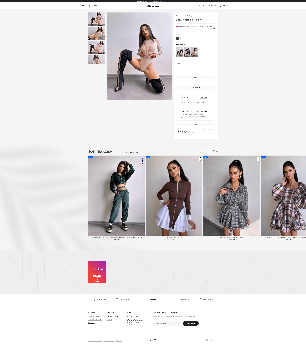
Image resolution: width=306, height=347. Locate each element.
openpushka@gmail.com (134, 319)
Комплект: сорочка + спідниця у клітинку (232, 237)
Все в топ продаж (132, 152)
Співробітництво (113, 316)
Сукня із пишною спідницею (174, 237)
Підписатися (191, 323)
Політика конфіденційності (95, 340)
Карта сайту (119, 340)
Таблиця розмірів (211, 34)
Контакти (91, 322)
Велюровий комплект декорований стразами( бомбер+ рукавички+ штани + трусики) (116, 237)
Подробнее (203, 97)
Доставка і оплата (94, 316)
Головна (178, 16)
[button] (209, 151)
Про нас (109, 319)
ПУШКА (167, 1)
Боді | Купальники (192, 16)
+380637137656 (131, 316)
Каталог (184, 16)
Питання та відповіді (95, 319)
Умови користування (109, 340)
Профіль (214, 6)
